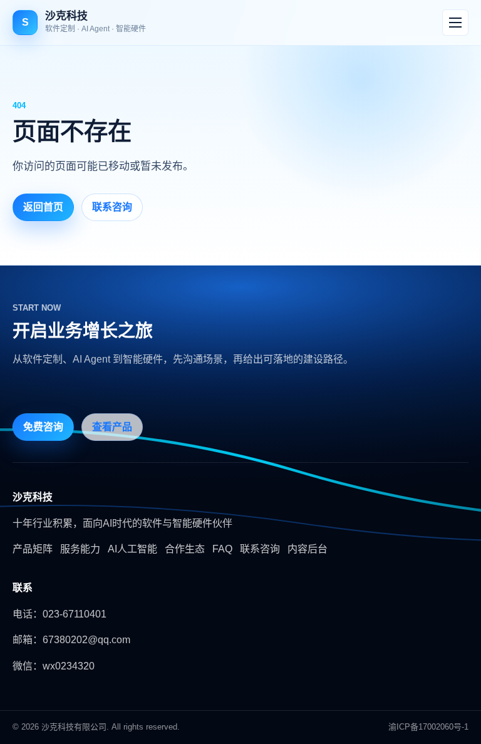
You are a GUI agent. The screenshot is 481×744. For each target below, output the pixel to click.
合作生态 (185, 549)
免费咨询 (43, 426)
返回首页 (43, 207)
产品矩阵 (33, 549)
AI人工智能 (132, 549)
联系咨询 (112, 207)
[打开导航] (455, 22)
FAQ (222, 549)
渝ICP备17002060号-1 (428, 726)
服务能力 (80, 549)
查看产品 (112, 426)
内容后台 (307, 549)
